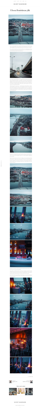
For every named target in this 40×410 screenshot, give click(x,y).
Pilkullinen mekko (15, 381)
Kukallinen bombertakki (26, 381)
